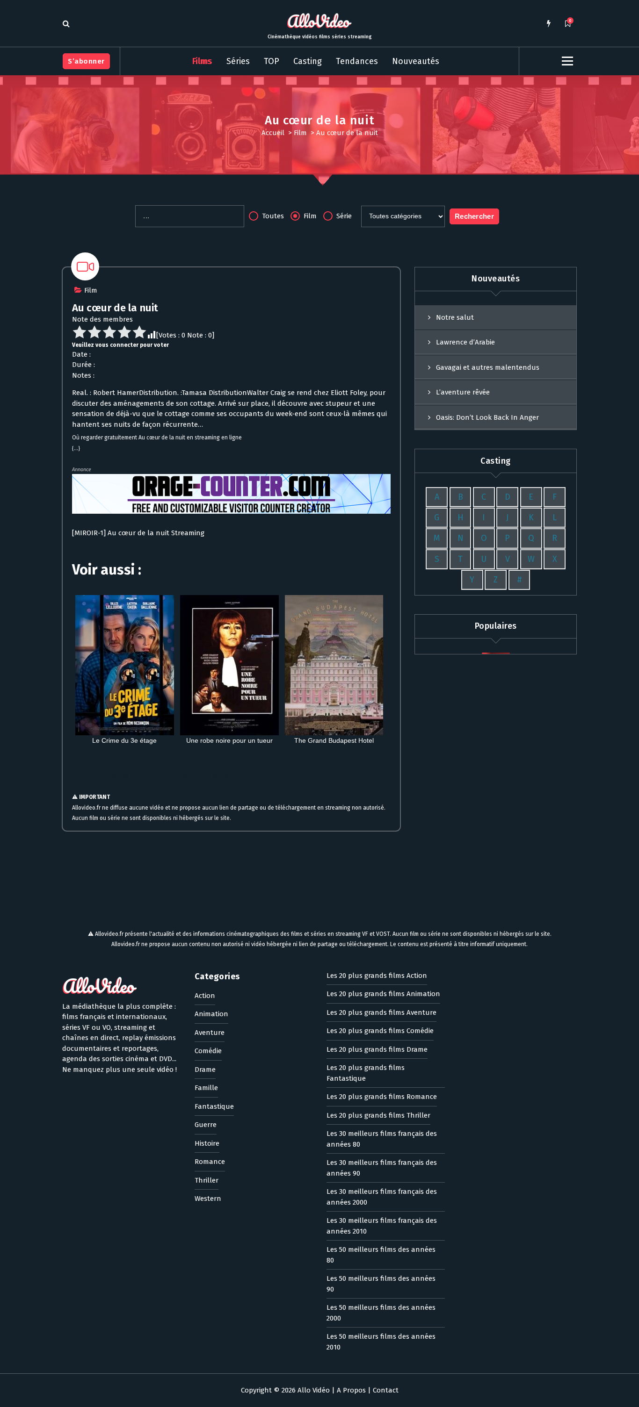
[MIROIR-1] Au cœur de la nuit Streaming (138, 533)
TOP (271, 61)
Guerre (206, 1124)
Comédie (208, 1051)
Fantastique (214, 1106)
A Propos (351, 1390)
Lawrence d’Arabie (465, 342)
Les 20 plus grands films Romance (382, 1096)
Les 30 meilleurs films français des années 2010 (382, 1225)
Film (300, 133)
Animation (211, 1014)
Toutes (272, 216)
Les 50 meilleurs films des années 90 (381, 1283)
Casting (307, 61)
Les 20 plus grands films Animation (383, 994)
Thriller (206, 1180)
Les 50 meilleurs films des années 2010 (381, 1341)
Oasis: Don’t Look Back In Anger (487, 417)
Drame (205, 1069)
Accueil (272, 133)
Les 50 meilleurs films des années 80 (381, 1254)
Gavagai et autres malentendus (487, 367)
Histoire (207, 1143)
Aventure (210, 1032)
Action (205, 995)
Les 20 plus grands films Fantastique (366, 1073)
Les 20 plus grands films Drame (377, 1049)
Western (208, 1198)
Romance (210, 1161)
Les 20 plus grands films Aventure (381, 1012)
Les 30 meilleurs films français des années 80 (382, 1139)
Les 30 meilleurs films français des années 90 (382, 1167)
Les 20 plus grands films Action (377, 975)
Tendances (357, 61)
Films (202, 61)
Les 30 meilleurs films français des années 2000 (382, 1196)
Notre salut (455, 317)
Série (343, 216)
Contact (386, 1390)
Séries (238, 61)
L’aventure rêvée (463, 392)
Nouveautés (415, 61)
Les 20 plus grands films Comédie (380, 1031)
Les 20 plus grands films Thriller (378, 1115)
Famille (206, 1088)
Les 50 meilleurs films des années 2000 (381, 1312)
